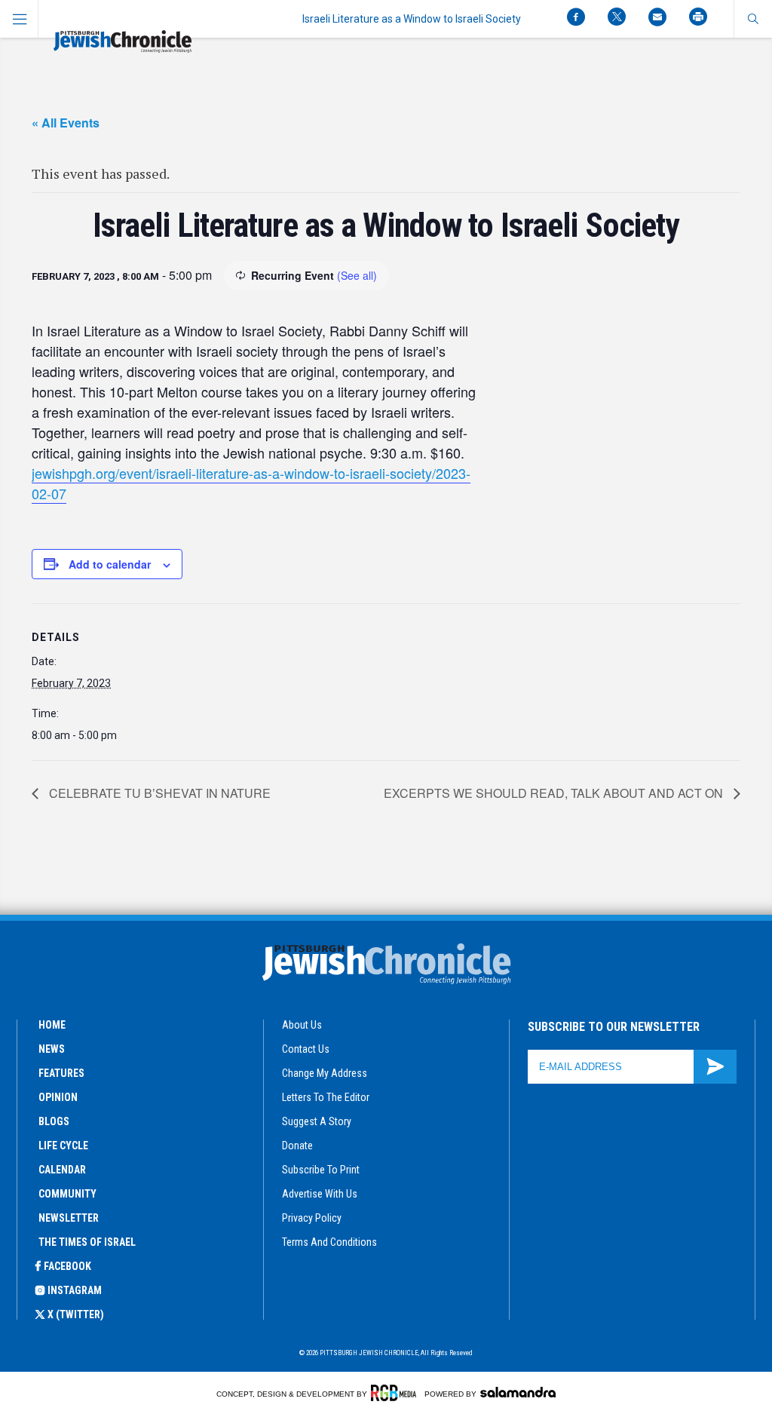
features (61, 1073)
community (67, 1194)
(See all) (357, 275)
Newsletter (68, 1218)
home (52, 1025)
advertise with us (319, 1194)
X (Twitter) (75, 1314)
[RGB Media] (396, 1393)
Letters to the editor (325, 1097)
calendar (62, 1170)
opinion (58, 1097)
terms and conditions (329, 1242)
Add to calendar (110, 564)
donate (297, 1145)
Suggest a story (316, 1121)
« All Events (66, 122)
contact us (305, 1049)
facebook (67, 1266)
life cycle (63, 1145)
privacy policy (312, 1218)
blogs (53, 1121)
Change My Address (324, 1073)
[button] (753, 19)
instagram (74, 1290)
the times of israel (87, 1242)
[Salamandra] (518, 1392)
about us (302, 1025)
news (51, 1049)
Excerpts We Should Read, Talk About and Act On (555, 793)
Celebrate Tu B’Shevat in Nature (158, 793)
